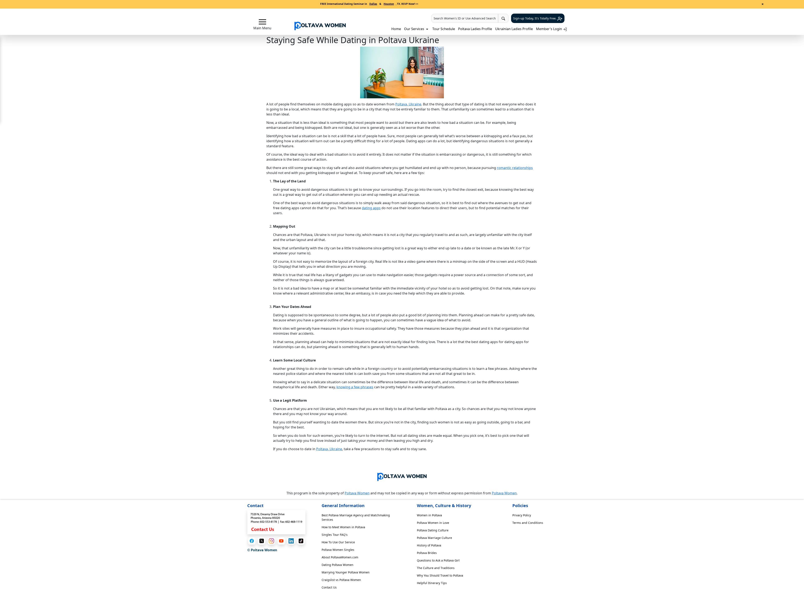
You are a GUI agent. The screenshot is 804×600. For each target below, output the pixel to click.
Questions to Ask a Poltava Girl (438, 560)
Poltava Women (357, 493)
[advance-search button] (503, 18)
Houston (389, 4)
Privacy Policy (521, 515)
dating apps (371, 208)
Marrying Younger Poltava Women (346, 572)
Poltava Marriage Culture (434, 538)
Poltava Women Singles (338, 550)
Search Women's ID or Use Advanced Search (465, 18)
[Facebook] (251, 541)
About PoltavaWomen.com (340, 557)
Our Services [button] (414, 29)
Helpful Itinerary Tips (432, 583)
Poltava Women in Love (433, 523)
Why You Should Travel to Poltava (440, 575)
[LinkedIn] (291, 541)
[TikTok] (301, 541)
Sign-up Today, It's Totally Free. (535, 18)
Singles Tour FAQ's (335, 535)
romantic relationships (515, 167)
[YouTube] (281, 541)
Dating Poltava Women (337, 565)
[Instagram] (271, 541)
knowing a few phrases (354, 387)
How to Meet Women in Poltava (343, 527)
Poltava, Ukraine (408, 104)
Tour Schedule (443, 29)
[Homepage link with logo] (402, 476)
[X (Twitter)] (261, 541)
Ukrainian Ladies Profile (514, 29)
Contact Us (329, 587)
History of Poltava (429, 545)
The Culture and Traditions (436, 568)
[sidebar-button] (262, 22)
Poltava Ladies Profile (475, 29)
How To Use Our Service (338, 542)
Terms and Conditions (527, 523)
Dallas (373, 4)
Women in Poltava (429, 515)
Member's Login (549, 29)
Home (396, 29)
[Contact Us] (276, 521)
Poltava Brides (427, 553)
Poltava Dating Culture (432, 530)
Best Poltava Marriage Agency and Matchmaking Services (356, 517)
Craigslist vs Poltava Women (341, 580)
